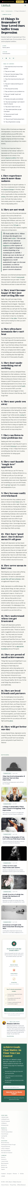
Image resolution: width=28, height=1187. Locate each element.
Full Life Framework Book (6, 1131)
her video (14, 318)
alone (11, 721)
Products (4, 1128)
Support (3, 1169)
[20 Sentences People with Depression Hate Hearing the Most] (14, 912)
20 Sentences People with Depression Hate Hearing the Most (13, 926)
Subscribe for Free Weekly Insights (14, 1093)
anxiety (3, 196)
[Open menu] (25, 5)
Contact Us (3, 1159)
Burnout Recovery (5, 1142)
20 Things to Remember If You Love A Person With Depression (14, 838)
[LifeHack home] (6, 5)
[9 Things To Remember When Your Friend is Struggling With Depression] (14, 794)
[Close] (26, 2)
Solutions (4, 1140)
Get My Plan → (20, 1)
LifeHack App (4, 1129)
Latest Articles (4, 1161)
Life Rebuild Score (5, 1119)
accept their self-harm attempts (11, 579)
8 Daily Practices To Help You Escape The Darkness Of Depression (13, 896)
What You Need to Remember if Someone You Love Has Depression (14, 778)
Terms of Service (5, 1184)
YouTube (22, 1173)
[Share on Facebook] (2, 58)
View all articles (10, 1036)
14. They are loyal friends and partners (14, 119)
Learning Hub (4, 1136)
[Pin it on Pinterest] (6, 58)
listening (13, 446)
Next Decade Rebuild (5, 1150)
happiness (6, 245)
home (17, 502)
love (9, 485)
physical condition (11, 158)
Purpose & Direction (5, 1146)
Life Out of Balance (5, 1148)
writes (13, 238)
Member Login (4, 1167)
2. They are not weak (9, 71)
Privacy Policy (13, 1184)
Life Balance (4, 1123)
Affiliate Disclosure (21, 1184)
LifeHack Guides (4, 1117)
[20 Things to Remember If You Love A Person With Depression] (14, 825)
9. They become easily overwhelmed (13, 99)
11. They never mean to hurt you (12, 106)
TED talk (15, 225)
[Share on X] (9, 58)
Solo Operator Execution (6, 1152)
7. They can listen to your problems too (14, 91)
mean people (20, 277)
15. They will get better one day (12, 122)
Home (2, 11)
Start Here (4, 1115)
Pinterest (15, 1173)
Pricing (2, 1138)
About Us (3, 1157)
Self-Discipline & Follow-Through (8, 1144)
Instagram (9, 1173)
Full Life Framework (5, 1121)
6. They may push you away (11, 88)
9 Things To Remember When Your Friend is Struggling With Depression (14, 808)
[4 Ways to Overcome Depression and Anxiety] (14, 853)
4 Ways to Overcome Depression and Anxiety (11, 866)
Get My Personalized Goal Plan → (14, 1010)
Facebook (3, 1173)
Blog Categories (4, 1163)
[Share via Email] (13, 58)
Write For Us (4, 1165)
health (23, 386)
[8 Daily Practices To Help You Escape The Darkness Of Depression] (14, 882)
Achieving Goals (4, 1125)
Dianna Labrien (6, 47)
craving (22, 415)
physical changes (9, 189)
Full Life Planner (4, 1133)
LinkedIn (3, 1176)
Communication (9, 11)
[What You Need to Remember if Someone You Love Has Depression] (14, 764)
